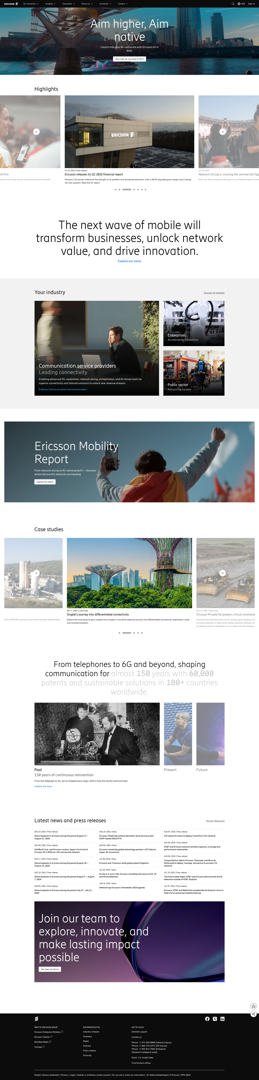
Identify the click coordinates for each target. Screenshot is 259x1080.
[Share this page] (253, 1014)
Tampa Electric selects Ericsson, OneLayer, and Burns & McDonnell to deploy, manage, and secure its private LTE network (190, 863)
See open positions (50, 969)
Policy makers (89, 1050)
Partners (87, 1046)
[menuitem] (31, 4)
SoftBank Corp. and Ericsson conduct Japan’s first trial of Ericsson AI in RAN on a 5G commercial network (61, 850)
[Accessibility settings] (253, 1006)
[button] (36, 132)
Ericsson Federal (42, 1037)
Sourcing (87, 1055)
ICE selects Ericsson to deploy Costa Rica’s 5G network (189, 836)
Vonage (38, 1047)
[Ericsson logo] (11, 4)
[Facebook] (207, 1019)
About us (86, 3)
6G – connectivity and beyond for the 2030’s (227, 174)
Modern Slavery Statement (46, 1075)
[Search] (233, 4)
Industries (67, 3)
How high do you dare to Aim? (129, 59)
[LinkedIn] (222, 1019)
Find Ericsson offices (141, 1063)
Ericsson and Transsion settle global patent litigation (124, 863)
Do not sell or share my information (128, 1075)
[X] (215, 1019)
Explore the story (43, 786)
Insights (49, 3)
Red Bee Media (41, 1042)
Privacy (64, 1075)
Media (86, 1041)
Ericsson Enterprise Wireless (47, 1032)
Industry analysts (91, 1031)
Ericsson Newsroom (215, 821)
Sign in (251, 3)
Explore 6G (202, 789)
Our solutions (29, 3)
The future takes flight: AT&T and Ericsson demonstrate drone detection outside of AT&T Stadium (193, 878)
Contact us (137, 1037)
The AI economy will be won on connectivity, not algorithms (103, 174)
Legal (72, 1075)
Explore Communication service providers (63, 389)
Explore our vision (129, 261)
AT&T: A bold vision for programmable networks (97, 614)
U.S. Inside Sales (145, 1057)
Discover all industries (214, 293)
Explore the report (45, 482)
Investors (104, 3)
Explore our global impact (177, 786)
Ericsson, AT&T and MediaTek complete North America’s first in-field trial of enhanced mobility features (194, 891)
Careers (121, 3)
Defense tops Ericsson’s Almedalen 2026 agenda (122, 887)
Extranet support (139, 1031)
